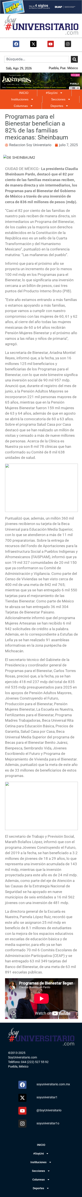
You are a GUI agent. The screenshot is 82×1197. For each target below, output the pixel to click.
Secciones (58, 99)
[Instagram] (68, 44)
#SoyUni (52, 93)
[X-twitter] (33, 44)
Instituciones (19, 99)
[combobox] (36, 59)
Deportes (57, 106)
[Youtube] (50, 44)
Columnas (21, 106)
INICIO (23, 93)
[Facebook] (16, 44)
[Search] (74, 59)
